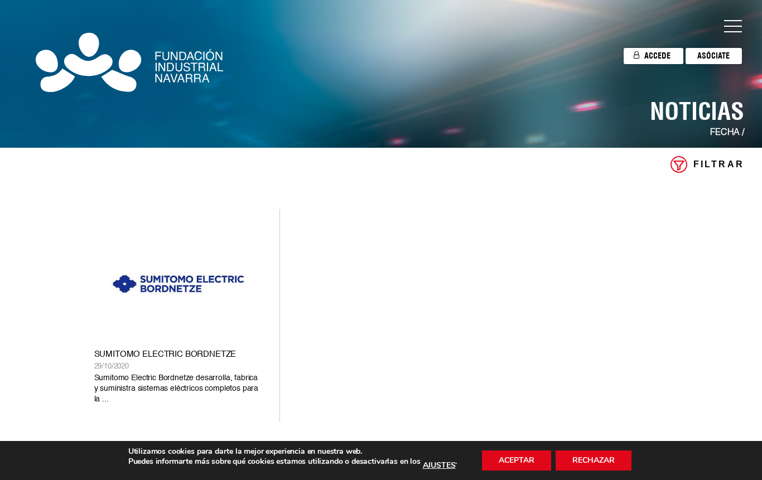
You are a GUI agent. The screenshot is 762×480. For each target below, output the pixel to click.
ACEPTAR (516, 460)
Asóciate (713, 56)
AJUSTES (439, 465)
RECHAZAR (593, 460)
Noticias (697, 111)
